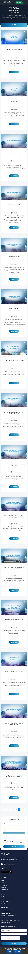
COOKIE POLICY (5, 903)
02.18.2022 (14, 57)
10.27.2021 (14, 523)
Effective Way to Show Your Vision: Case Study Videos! (14, 516)
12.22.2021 (14, 368)
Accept (9, 951)
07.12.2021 (14, 731)
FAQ (3, 892)
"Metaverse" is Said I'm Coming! (14, 49)
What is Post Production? (14, 153)
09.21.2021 (14, 575)
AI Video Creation (6, 922)
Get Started (19, 2)
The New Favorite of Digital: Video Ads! (14, 619)
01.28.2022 (14, 109)
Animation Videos (6, 913)
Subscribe (14, 943)
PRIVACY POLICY (6, 901)
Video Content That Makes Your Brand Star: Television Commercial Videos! (14, 568)
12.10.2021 (14, 420)
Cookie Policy (17, 951)
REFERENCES (5, 889)
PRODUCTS (4, 885)
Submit (14, 846)
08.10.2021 (14, 627)
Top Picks (4, 918)
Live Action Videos (6, 911)
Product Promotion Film (14, 256)
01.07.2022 (14, 213)
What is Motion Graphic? (14, 204)
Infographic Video (14, 101)
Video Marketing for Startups (9, 915)
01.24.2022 (14, 161)
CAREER (4, 896)
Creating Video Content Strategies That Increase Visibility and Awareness (14, 775)
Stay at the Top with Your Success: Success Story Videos (14, 464)
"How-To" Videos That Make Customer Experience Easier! (14, 724)
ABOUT (3, 880)
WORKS (4, 883)
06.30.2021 (14, 783)
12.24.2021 (14, 316)
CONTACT (4, 899)
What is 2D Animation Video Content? (14, 671)
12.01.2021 (14, 472)
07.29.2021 (14, 679)
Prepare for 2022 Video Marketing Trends (14, 360)
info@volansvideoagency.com (10, 864)
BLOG (3, 894)
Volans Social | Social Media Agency (10, 920)
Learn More (14, 72)
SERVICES (4, 887)
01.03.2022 (14, 264)
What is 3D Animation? (14, 308)
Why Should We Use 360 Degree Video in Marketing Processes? (14, 413)
